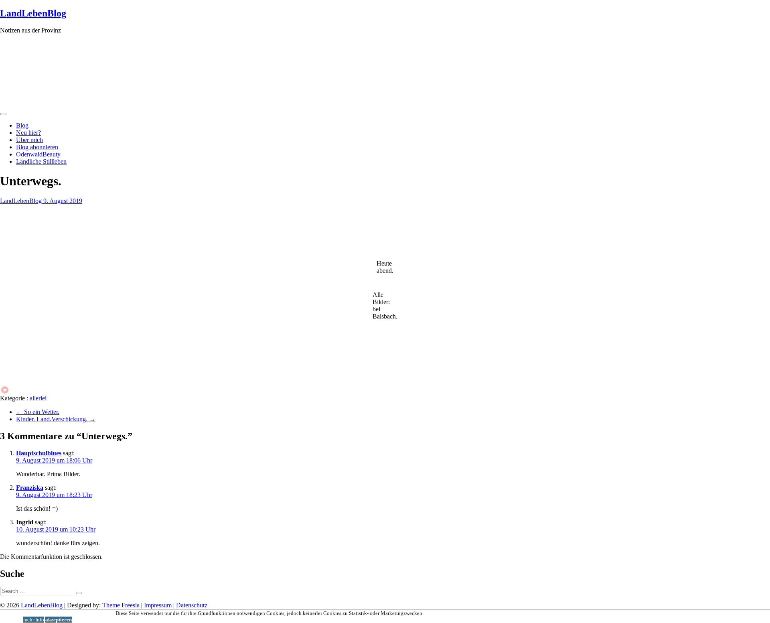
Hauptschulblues (38, 453)
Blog (22, 125)
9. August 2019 (62, 200)
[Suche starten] (79, 593)
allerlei (38, 398)
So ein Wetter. (37, 411)
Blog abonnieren (37, 147)
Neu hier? (28, 132)
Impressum (158, 605)
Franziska (29, 487)
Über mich (29, 139)
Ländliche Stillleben (41, 161)
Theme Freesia (121, 605)
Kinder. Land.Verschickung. (55, 419)
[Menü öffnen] (3, 114)
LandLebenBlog (33, 13)
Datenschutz (191, 605)
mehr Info (33, 620)
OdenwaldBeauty (38, 154)
